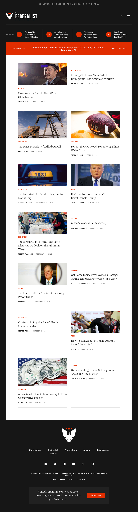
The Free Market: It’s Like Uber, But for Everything (41, 196)
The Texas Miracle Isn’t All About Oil (39, 146)
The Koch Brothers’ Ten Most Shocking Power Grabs (41, 295)
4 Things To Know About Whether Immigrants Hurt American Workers (92, 77)
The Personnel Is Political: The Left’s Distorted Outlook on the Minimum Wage (39, 245)
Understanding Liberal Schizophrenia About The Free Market (93, 372)
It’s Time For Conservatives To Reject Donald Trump (88, 196)
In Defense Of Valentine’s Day (88, 223)
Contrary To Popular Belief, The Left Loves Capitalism (39, 324)
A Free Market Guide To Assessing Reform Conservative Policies (42, 396)
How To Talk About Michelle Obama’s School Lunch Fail (93, 342)
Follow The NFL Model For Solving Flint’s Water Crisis (95, 148)
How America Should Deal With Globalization (37, 95)
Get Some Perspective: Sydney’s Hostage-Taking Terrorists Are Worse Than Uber (94, 276)
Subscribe (96, 495)
